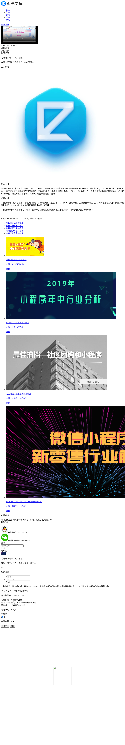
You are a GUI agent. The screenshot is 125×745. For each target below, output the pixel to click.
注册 (7, 25)
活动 (8, 17)
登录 (3, 25)
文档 (8, 15)
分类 (8, 12)
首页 (8, 10)
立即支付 (5, 626)
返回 (12, 626)
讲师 (8, 20)
